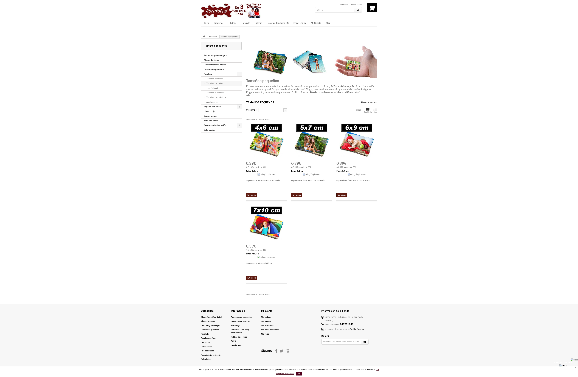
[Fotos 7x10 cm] (266, 223)
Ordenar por (251, 110)
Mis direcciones (268, 326)
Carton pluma (210, 116)
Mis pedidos (266, 317)
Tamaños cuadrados (215, 93)
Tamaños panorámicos (216, 97)
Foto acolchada (211, 121)
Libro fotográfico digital (215, 65)
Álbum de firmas (211, 60)
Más (248, 95)
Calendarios (209, 130)
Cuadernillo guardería (214, 69)
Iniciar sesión (356, 5)
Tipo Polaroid (212, 88)
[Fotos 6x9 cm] (356, 140)
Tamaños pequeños (214, 83)
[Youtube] (287, 351)
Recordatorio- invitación (215, 125)
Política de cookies (239, 337)
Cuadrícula (368, 112)
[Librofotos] (231, 10)
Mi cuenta (344, 5)
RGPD (233, 341)
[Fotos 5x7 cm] (311, 140)
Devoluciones (236, 345)
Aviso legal (235, 326)
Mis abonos (266, 321)
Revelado (213, 36)
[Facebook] (276, 351)
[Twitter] (281, 351)
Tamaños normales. (215, 79)
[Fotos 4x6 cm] (266, 140)
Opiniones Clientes (563, 363)
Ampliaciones (212, 102)
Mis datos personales (270, 330)
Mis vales (265, 334)
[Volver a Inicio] (204, 36)
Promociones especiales (241, 317)
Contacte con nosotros (240, 321)
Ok (299, 374)
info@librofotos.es (356, 329)
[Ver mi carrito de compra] (372, 7)
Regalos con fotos (212, 107)
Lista (375, 112)
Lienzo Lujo (209, 111)
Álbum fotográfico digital (215, 55)
